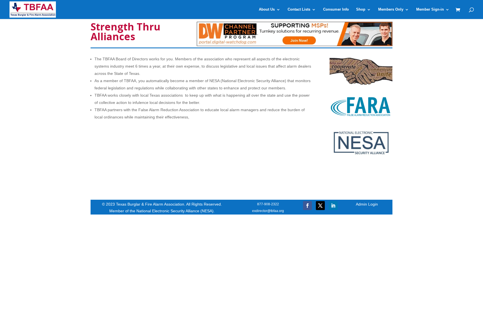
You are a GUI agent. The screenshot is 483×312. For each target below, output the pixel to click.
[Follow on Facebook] (307, 205)
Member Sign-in (430, 9)
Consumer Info (336, 9)
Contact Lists (299, 9)
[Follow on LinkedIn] (333, 205)
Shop (360, 9)
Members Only (390, 9)
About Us (267, 9)
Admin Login (367, 204)
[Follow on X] (320, 205)
